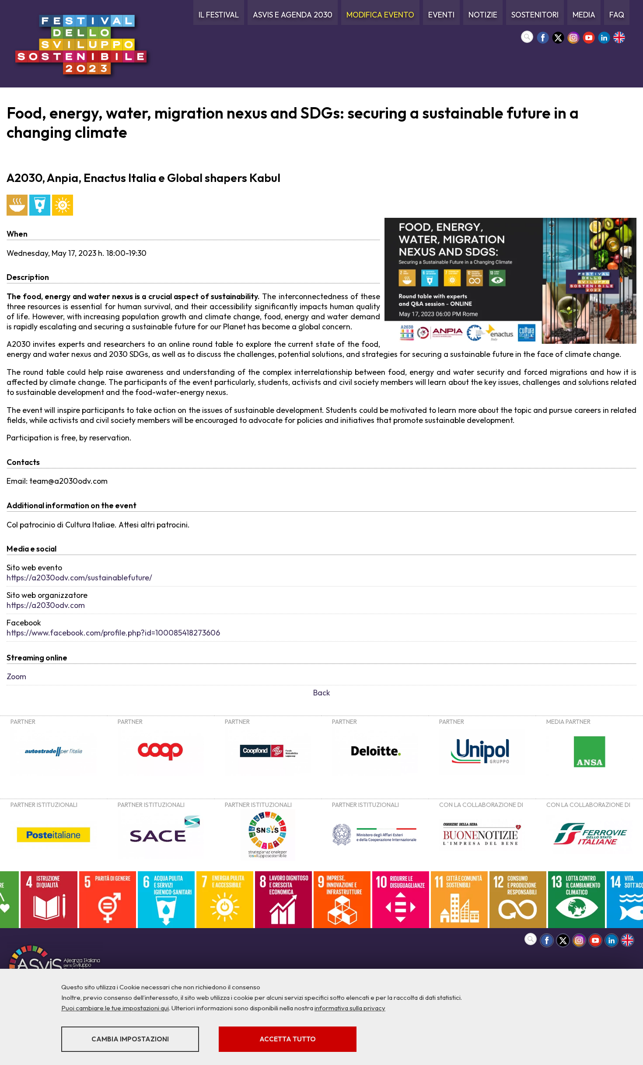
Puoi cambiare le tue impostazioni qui (115, 1008)
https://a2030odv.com (46, 605)
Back (321, 693)
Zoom (16, 676)
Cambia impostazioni (130, 1039)
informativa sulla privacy (350, 1008)
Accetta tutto (287, 1039)
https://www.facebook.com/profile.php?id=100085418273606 (113, 633)
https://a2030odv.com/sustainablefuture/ (79, 578)
